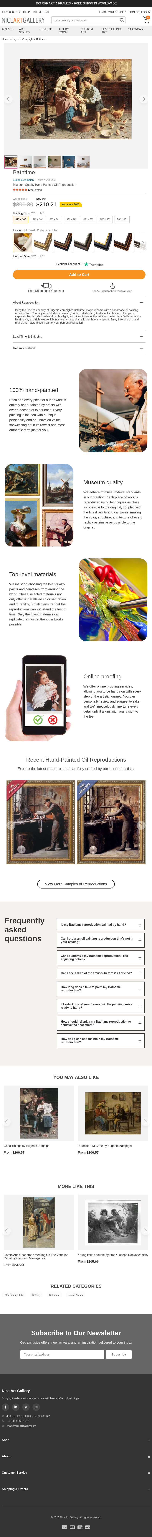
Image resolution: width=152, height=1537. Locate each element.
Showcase (136, 29)
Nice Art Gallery (26, 20)
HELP (26, 12)
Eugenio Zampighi (22, 39)
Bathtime (41, 39)
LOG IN (145, 12)
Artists (8, 29)
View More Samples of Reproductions (76, 884)
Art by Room (64, 30)
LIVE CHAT (42, 12)
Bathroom (54, 1295)
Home (5, 39)
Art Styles (24, 30)
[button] (8, 99)
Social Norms (75, 1295)
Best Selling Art (111, 30)
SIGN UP (133, 12)
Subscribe (119, 1354)
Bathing (36, 1295)
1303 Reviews (35, 190)
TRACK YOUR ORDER (112, 12)
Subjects (46, 29)
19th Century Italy (13, 1295)
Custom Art (87, 30)
